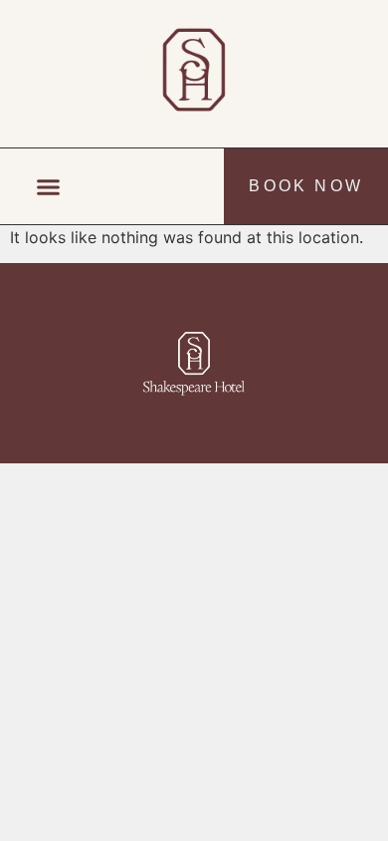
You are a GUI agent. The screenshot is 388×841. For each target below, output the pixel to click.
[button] (49, 186)
